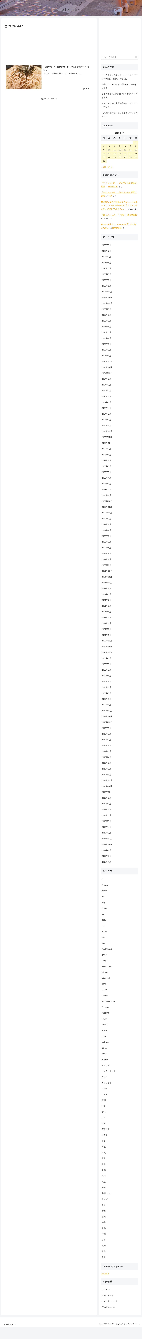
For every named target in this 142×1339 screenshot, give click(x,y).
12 (120, 150)
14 (130, 150)
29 (136, 157)
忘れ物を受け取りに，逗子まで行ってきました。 (120, 114)
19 (120, 153)
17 (109, 153)
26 (120, 157)
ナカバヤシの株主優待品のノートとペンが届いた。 (120, 105)
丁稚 (110, 196)
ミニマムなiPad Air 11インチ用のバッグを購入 (119, 96)
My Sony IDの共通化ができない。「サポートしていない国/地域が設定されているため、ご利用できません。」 (119, 205)
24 (109, 157)
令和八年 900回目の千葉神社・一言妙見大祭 (119, 86)
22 (136, 153)
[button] (136, 57)
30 (104, 161)
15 (136, 150)
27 (125, 157)
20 (125, 153)
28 (130, 157)
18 (114, 153)
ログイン (106, 1290)
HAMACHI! (113, 186)
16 (104, 153)
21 (130, 153)
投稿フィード (108, 1295)
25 (114, 157)
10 (109, 150)
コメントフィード (110, 1301)
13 (125, 150)
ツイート (105, 1273)
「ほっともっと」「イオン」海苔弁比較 (119, 215)
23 (104, 157)
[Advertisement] (49, 45)
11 (114, 150)
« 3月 (103, 167)
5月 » (110, 167)
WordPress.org (108, 1307)
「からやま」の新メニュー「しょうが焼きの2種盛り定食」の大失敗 (120, 77)
